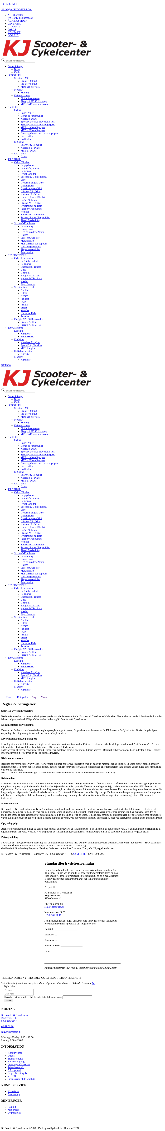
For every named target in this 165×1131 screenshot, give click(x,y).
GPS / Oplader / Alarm (32, 232)
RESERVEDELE (17, 255)
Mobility (18, 89)
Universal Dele (28, 313)
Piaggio (24, 304)
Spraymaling (27, 252)
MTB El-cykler (28, 150)
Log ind (12, 1107)
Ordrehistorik (14, 1112)
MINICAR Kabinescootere (34, 104)
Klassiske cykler (29, 118)
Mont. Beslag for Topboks (34, 243)
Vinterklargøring (16, 1061)
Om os (11, 1055)
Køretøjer (25, 333)
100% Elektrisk (15, 327)
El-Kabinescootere (30, 98)
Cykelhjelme (27, 185)
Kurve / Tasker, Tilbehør (33, 197)
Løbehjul (18, 330)
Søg (34, 697)
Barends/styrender (30, 168)
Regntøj (25, 211)
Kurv (8, 697)
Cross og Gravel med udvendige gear (39, 133)
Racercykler (27, 136)
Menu (44, 697)
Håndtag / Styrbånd (30, 191)
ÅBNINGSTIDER (17, 20)
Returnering (14, 1094)
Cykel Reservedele (23, 258)
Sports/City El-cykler (31, 144)
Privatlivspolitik (16, 1067)
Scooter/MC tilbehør (24, 223)
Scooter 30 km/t (29, 81)
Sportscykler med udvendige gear (38, 124)
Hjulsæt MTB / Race (31, 278)
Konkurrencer (15, 1052)
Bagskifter (26, 264)
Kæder (24, 281)
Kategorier (22, 697)
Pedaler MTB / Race (31, 203)
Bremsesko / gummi (31, 266)
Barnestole (26, 171)
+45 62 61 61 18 (9, 4)
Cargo (24, 156)
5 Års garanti (14, 1070)
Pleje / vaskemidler (30, 249)
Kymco (24, 295)
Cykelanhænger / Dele (32, 182)
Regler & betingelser (18, 1073)
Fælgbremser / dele (30, 275)
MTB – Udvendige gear (33, 130)
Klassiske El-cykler (30, 147)
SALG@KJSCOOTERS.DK (16, 9)
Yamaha (25, 310)
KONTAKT (14, 32)
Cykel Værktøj (28, 173)
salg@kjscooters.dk (54, 906)
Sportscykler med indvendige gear (38, 121)
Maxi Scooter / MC (30, 86)
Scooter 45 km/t (29, 83)
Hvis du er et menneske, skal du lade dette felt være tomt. (33, 997)
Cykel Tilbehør (21, 162)
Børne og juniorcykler (32, 115)
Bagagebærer (27, 165)
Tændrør (25, 316)
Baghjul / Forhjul (29, 261)
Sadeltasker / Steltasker (32, 214)
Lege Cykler (27, 113)
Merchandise (27, 240)
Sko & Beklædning (30, 220)
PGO (23, 301)
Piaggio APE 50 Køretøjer (34, 101)
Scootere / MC (21, 78)
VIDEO (12, 1076)
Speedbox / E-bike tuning (34, 176)
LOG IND (13, 35)
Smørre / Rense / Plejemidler (35, 217)
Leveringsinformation (19, 1064)
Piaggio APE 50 (29, 322)
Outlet (17, 72)
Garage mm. (27, 229)
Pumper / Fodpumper (31, 208)
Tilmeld (8, 1000)
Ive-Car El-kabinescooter (20, 17)
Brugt (17, 69)
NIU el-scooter (15, 15)
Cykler (17, 110)
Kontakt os (13, 1091)
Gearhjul (25, 272)
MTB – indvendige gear (33, 127)
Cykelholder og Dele (31, 205)
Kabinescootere (22, 95)
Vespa (24, 307)
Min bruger (13, 1109)
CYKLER (13, 107)
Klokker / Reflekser (31, 194)
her (93, 983)
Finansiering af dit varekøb (21, 1079)
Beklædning (27, 226)
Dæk (23, 269)
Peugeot (25, 298)
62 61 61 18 (79, 853)
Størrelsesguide (15, 1058)
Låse (23, 179)
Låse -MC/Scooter (30, 237)
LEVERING (14, 23)
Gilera (24, 293)
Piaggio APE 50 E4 (31, 325)
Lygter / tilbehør (29, 200)
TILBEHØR (14, 159)
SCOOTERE (14, 75)
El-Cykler (19, 142)
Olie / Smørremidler (31, 246)
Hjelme (24, 234)
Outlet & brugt (15, 66)
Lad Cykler (26, 139)
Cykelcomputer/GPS (31, 188)
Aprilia (24, 290)
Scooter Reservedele (24, 287)
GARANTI (14, 26)
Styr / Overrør (28, 284)
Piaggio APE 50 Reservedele (29, 319)
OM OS (12, 29)
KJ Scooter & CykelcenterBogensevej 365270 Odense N (14, 1018)
